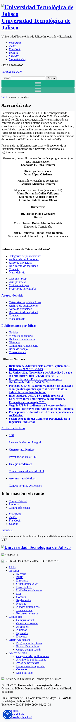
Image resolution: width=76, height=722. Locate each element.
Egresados (22, 633)
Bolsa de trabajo (18, 348)
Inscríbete (7, 530)
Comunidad (16, 616)
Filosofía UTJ (24, 587)
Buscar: (5, 78)
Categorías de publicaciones (25, 256)
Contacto (14, 269)
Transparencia (24, 610)
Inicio (4, 97)
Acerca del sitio (12, 295)
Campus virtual (25, 620)
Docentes (21, 636)
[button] (7, 714)
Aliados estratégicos (27, 606)
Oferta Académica (19, 639)
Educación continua (27, 646)
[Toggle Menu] (38, 83)
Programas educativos (29, 643)
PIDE (19, 577)
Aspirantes (22, 626)
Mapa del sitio (17, 272)
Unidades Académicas (29, 590)
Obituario (14, 342)
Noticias (13, 332)
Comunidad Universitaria (23, 345)
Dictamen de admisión (22, 339)
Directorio (22, 580)
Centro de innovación (28, 649)
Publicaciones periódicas (18, 325)
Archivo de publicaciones (24, 259)
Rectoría (21, 573)
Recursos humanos (27, 613)
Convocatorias (17, 352)
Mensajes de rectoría (21, 335)
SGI (18, 593)
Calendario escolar (27, 623)
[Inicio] (36, 547)
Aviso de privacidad (20, 262)
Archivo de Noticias (13, 428)
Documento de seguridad (23, 265)
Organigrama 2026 (27, 583)
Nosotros (14, 570)
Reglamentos (23, 600)
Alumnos (21, 629)
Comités (21, 597)
